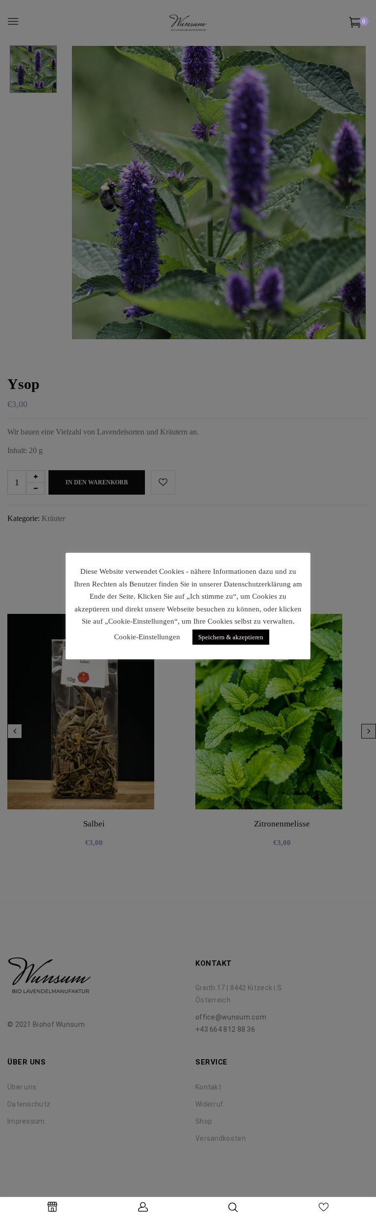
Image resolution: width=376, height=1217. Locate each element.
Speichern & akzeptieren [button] (230, 637)
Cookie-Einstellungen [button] (147, 637)
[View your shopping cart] (355, 24)
